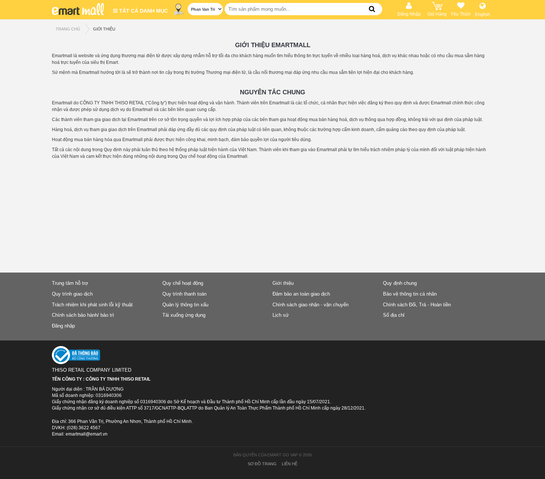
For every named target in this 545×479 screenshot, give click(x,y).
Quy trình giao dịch (72, 294)
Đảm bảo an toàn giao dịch (301, 294)
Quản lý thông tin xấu (185, 304)
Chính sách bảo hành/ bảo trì (83, 315)
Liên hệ (289, 464)
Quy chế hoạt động (182, 283)
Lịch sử (280, 315)
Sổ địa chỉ (393, 315)
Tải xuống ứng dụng (183, 315)
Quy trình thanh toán (184, 294)
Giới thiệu (104, 29)
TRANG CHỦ (68, 29)
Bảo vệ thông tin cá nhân (410, 294)
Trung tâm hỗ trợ (70, 283)
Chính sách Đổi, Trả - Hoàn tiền (417, 304)
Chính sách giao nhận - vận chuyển (310, 304)
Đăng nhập (63, 326)
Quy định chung (400, 283)
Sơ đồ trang (262, 464)
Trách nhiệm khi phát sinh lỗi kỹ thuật (92, 304)
